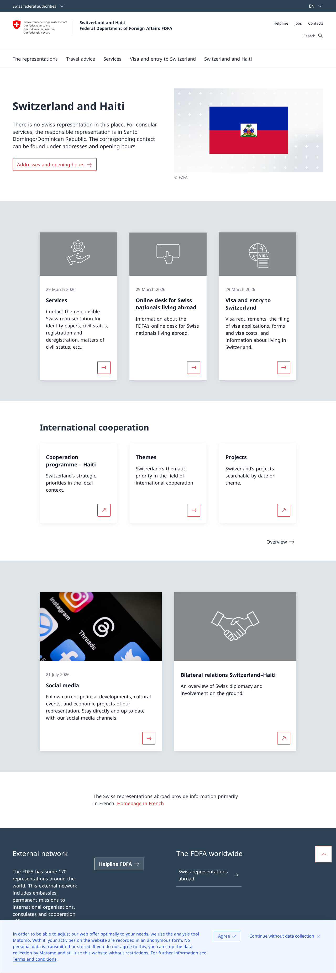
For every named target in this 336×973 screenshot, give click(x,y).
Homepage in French (140, 803)
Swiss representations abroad (203, 875)
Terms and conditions (34, 959)
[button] (35, 58)
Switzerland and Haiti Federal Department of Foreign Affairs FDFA (126, 25)
